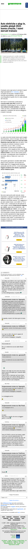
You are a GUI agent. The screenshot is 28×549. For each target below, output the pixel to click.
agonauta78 (7, 341)
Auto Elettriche (16, 36)
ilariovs (6, 476)
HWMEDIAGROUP (16, 520)
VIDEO (23, 518)
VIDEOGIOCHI (16, 517)
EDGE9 (11, 518)
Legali (9, 540)
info (21, 275)
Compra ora (19, 239)
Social (18, 543)
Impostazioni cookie (14, 544)
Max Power (7, 383)
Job (22, 543)
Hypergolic (7, 278)
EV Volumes (15, 92)
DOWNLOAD (5, 518)
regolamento (20, 509)
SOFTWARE (22, 517)
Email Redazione (8, 543)
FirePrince (7, 422)
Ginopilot (7, 352)
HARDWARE (8, 517)
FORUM (9, 520)
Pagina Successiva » (14, 500)
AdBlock (15, 542)
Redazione (21, 542)
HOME (3, 517)
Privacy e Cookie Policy (18, 540)
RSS (15, 543)
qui (19, 512)
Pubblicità (9, 542)
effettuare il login (7, 503)
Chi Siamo (4, 540)
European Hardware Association (13, 536)
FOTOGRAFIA (17, 518)
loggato (13, 506)
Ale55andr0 (7, 296)
